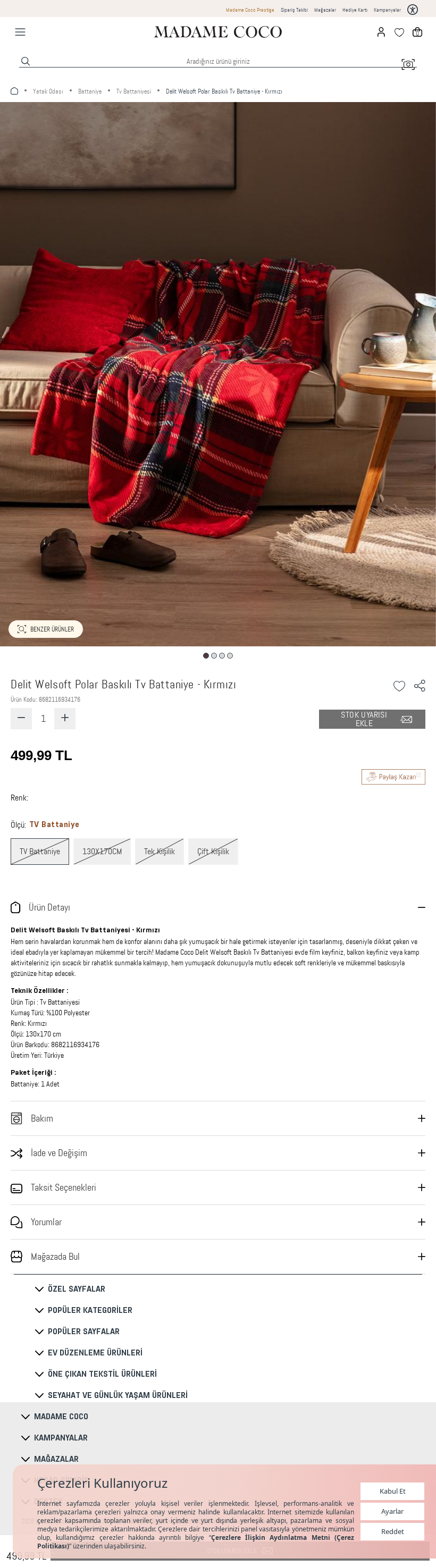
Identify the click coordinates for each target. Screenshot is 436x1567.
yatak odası (48, 91)
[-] (21, 718)
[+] (65, 718)
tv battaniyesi (133, 91)
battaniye (90, 91)
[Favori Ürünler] (399, 32)
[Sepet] (417, 32)
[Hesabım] (381, 32)
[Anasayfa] (218, 31)
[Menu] (20, 32)
